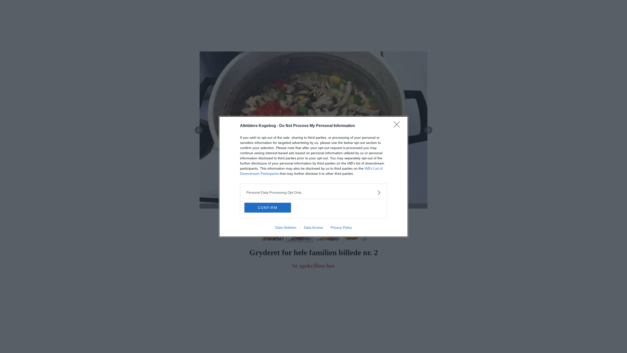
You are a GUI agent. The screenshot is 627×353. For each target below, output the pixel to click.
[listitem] (313, 192)
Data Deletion (285, 227)
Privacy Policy (341, 227)
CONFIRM (267, 208)
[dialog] (313, 176)
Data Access (313, 227)
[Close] (398, 126)
